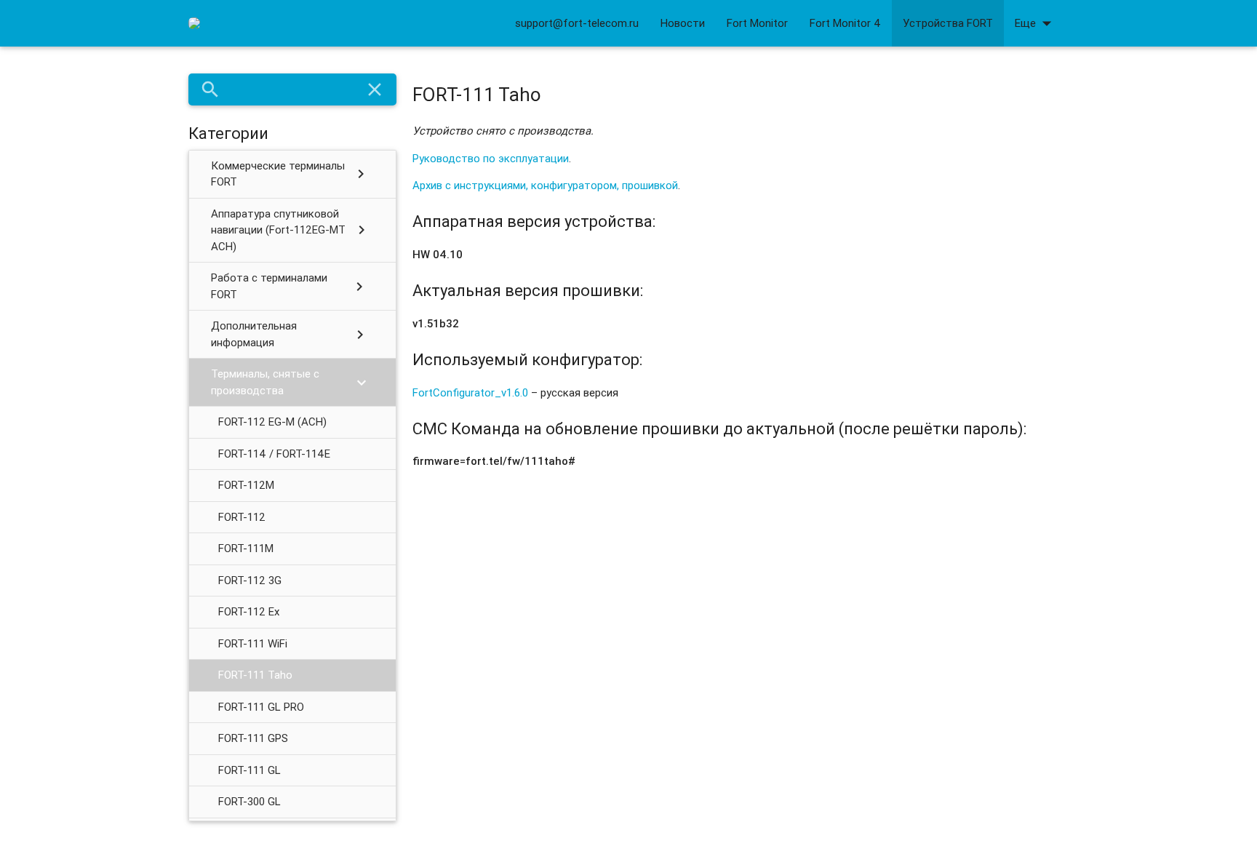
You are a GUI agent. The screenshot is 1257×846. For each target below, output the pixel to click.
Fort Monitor (757, 23)
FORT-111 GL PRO (261, 707)
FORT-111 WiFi (252, 643)
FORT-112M (246, 485)
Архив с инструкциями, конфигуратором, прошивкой (545, 185)
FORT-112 (242, 517)
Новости (683, 23)
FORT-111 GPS (253, 738)
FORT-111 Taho (255, 675)
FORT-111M (246, 548)
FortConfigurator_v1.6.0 (470, 392)
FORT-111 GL (249, 770)
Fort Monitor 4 (845, 23)
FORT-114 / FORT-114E (274, 453)
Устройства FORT (948, 23)
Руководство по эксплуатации (490, 158)
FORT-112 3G (250, 580)
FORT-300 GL (249, 801)
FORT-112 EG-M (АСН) (272, 421)
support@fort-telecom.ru (577, 23)
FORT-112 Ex (248, 611)
